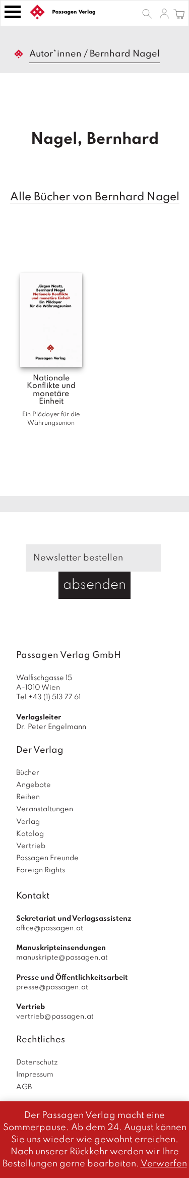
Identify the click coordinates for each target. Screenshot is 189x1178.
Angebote (33, 785)
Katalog (30, 833)
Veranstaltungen (44, 809)
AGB (24, 1087)
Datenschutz (37, 1062)
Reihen (28, 797)
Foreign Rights (40, 870)
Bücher (27, 772)
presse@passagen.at (52, 987)
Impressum (34, 1074)
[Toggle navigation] (13, 12)
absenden (94, 585)
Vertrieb (30, 846)
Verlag (28, 821)
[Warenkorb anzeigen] (179, 13)
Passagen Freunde (47, 858)
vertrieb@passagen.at (55, 1016)
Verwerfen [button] (164, 1163)
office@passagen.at (49, 928)
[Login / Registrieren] (164, 13)
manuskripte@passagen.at (62, 957)
